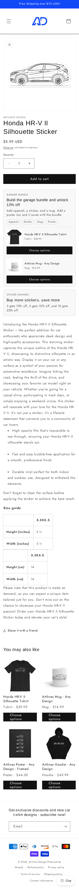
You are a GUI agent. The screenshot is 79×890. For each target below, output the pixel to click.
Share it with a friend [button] (23, 630)
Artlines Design (38, 862)
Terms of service (30, 874)
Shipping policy (53, 874)
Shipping (8, 147)
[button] (9, 21)
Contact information (41, 880)
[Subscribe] (65, 826)
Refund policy (36, 867)
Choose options (39, 250)
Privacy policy (56, 867)
